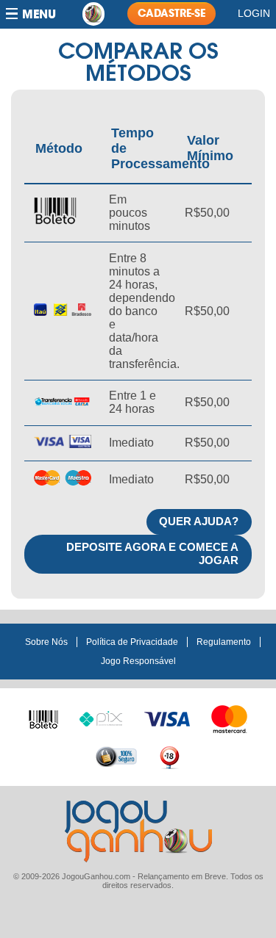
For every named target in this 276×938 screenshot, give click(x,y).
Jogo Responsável (138, 661)
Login (254, 13)
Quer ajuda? (198, 521)
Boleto (43, 716)
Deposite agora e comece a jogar (152, 553)
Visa (167, 718)
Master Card (229, 718)
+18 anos (169, 757)
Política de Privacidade (132, 642)
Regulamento (224, 642)
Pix (101, 717)
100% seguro (116, 756)
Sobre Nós (46, 642)
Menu (39, 14)
